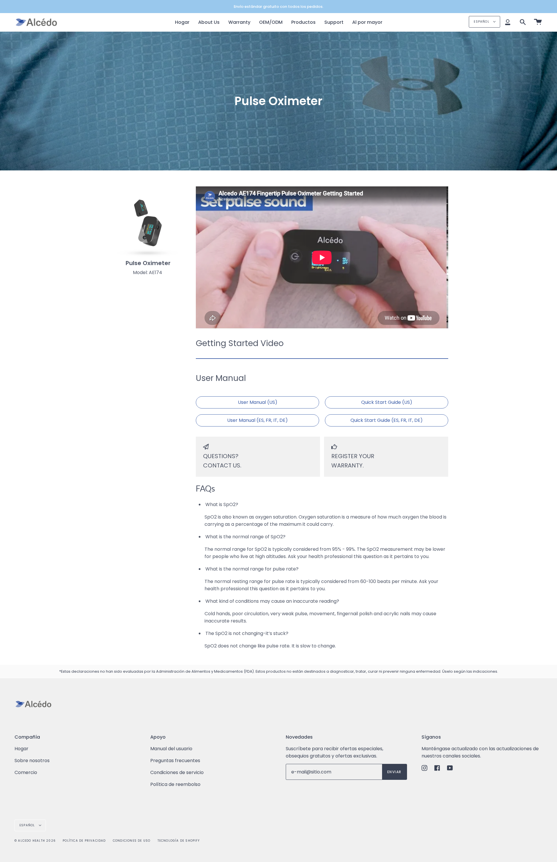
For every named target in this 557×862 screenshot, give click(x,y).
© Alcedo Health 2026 (35, 840)
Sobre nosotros (32, 760)
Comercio (26, 772)
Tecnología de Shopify (179, 840)
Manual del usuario (171, 748)
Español (482, 21)
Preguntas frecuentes (175, 760)
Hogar (21, 748)
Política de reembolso (175, 784)
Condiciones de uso (132, 840)
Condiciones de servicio (177, 772)
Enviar (394, 771)
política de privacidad (84, 840)
